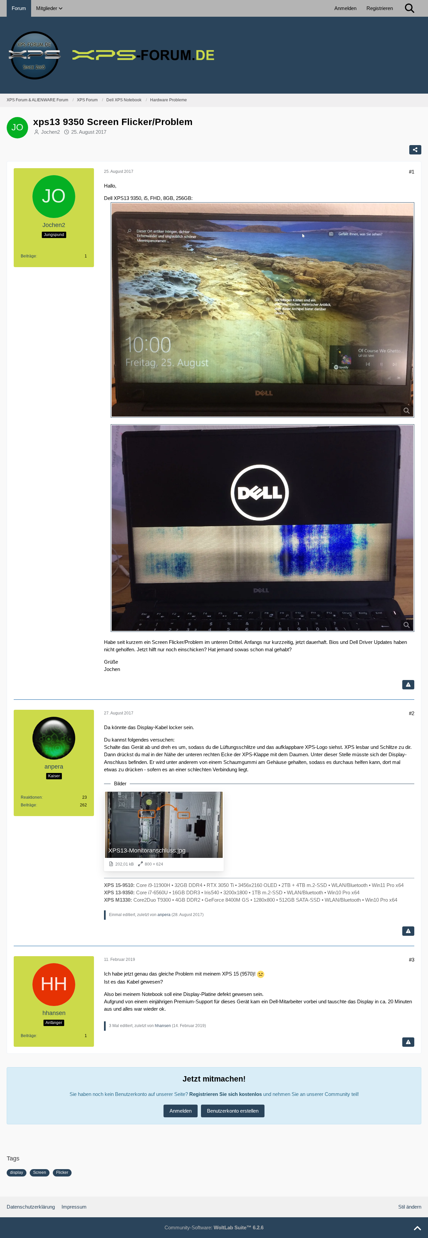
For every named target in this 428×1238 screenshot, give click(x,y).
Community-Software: (214, 1227)
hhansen (163, 1025)
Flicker (62, 1172)
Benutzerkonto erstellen (232, 1111)
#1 (411, 172)
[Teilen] (415, 149)
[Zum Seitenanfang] (417, 1229)
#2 (411, 713)
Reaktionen (31, 797)
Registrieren (379, 8)
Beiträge (28, 256)
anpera (164, 914)
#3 (411, 960)
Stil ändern (409, 1207)
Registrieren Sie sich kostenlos (225, 1094)
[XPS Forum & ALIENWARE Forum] (214, 55)
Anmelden (345, 8)
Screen (39, 1172)
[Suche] (409, 8)
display (16, 1172)
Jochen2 (50, 132)
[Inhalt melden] (408, 684)
